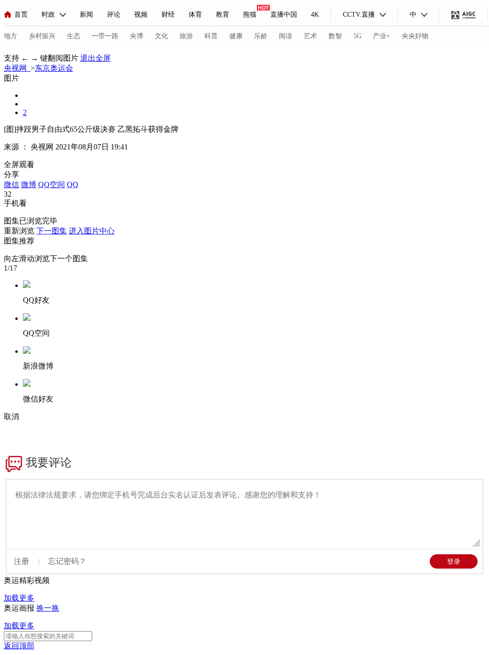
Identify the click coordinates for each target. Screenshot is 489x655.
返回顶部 (19, 646)
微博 (28, 184)
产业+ (381, 36)
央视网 (17, 68)
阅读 (285, 36)
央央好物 (415, 36)
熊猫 (249, 14)
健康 (236, 36)
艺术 (310, 36)
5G (357, 36)
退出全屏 (95, 58)
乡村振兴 (42, 36)
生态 (73, 36)
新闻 (86, 14)
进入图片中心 (92, 231)
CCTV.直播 (359, 14)
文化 (161, 36)
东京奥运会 (54, 68)
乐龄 (260, 36)
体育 (195, 14)
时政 (48, 14)
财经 (168, 14)
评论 (113, 14)
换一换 (47, 608)
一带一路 (105, 36)
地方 (10, 36)
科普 (211, 36)
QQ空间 (51, 184)
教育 (222, 14)
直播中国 (283, 14)
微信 (11, 184)
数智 (335, 36)
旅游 (186, 36)
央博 (136, 36)
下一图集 (51, 231)
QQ (72, 184)
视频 (141, 14)
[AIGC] (463, 15)
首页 (21, 14)
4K (315, 14)
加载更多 (19, 598)
